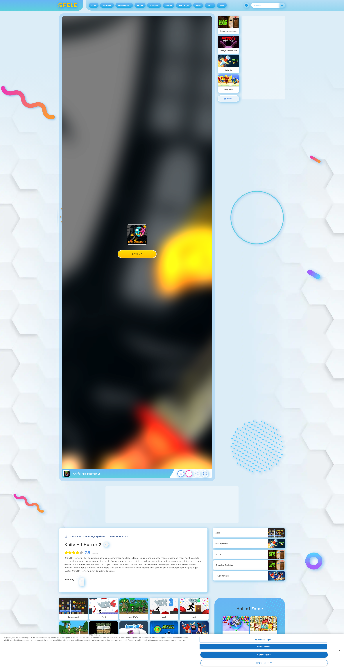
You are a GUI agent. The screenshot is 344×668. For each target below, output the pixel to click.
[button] (246, 5)
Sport (210, 5)
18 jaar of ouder (264, 654)
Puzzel (140, 5)
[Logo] (68, 5)
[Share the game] (197, 473)
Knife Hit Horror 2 (119, 536)
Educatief (154, 5)
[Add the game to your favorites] (106, 544)
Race (198, 5)
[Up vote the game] (180, 473)
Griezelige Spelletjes (95, 536)
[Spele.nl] (66, 536)
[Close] (340, 650)
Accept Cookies (263, 646)
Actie (93, 5)
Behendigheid (124, 5)
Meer (222, 5)
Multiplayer (184, 5)
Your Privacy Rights (263, 640)
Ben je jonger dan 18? (264, 663)
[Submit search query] (282, 5)
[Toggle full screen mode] (205, 473)
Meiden (168, 5)
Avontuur (107, 5)
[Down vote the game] (188, 473)
